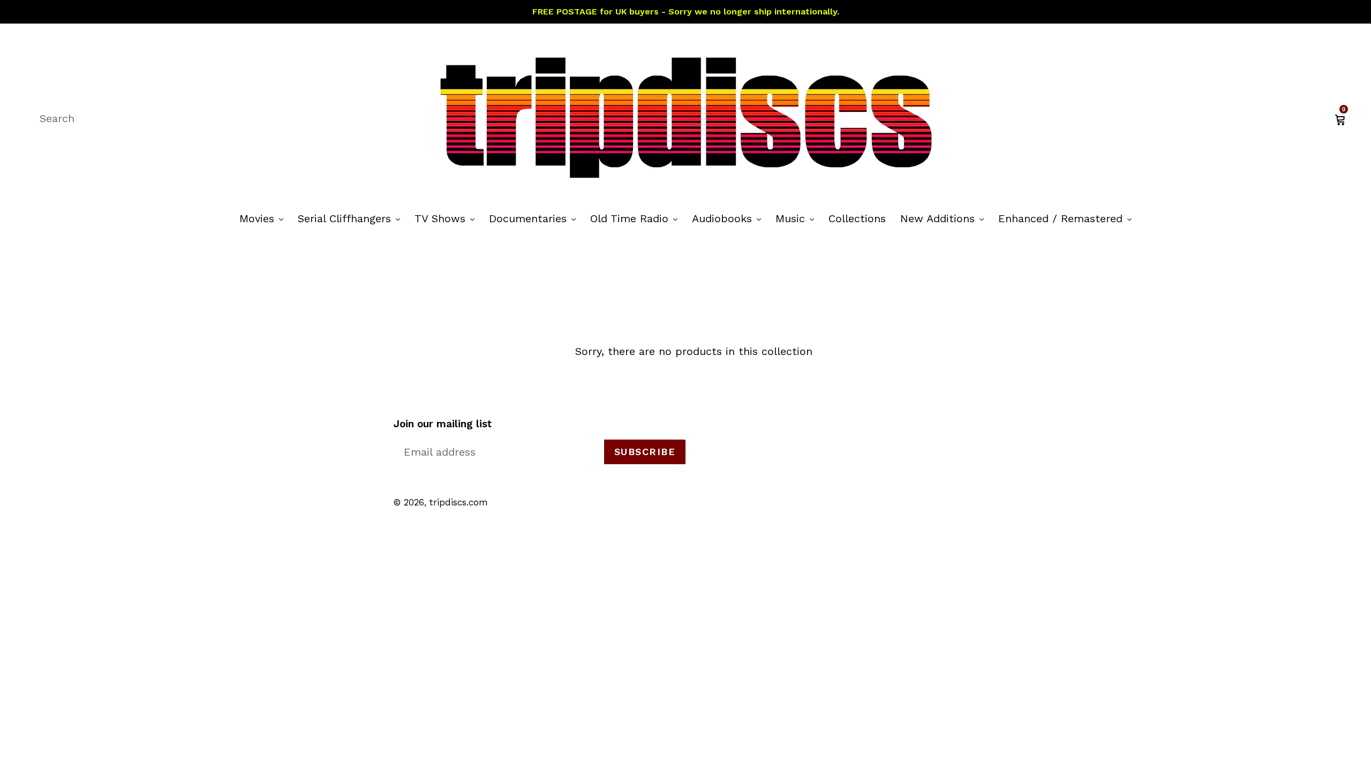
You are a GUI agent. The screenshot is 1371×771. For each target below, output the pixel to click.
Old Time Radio (636, 218)
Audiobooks (729, 218)
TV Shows (447, 218)
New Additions (944, 218)
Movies (264, 218)
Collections (857, 218)
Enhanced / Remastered (1067, 218)
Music (797, 218)
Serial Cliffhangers (351, 218)
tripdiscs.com (459, 502)
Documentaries (535, 218)
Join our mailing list (443, 424)
